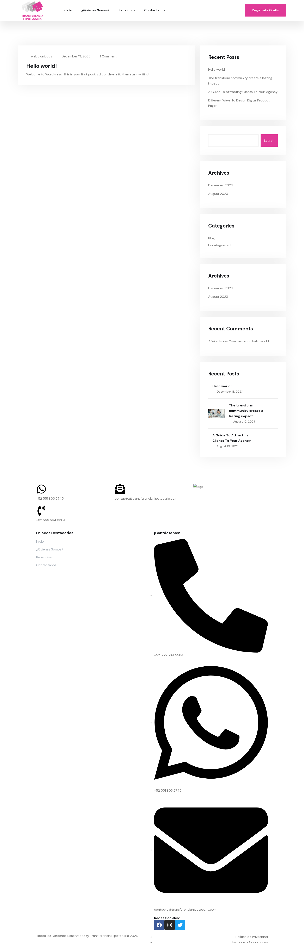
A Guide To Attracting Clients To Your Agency (243, 92)
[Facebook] (159, 925)
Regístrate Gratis (265, 10)
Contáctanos (154, 10)
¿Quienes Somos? (95, 10)
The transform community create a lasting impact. (246, 410)
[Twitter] (180, 925)
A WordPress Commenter (227, 341)
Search (269, 140)
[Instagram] (169, 925)
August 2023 (218, 194)
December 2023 (220, 185)
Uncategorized (219, 245)
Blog (211, 238)
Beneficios (126, 10)
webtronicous (41, 56)
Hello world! (41, 65)
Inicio (67, 10)
